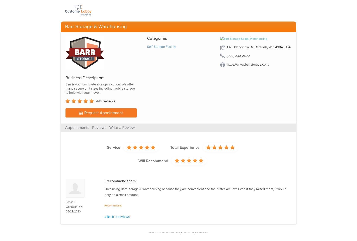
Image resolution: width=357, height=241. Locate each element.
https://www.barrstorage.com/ (248, 64)
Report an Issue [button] (113, 205)
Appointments (77, 127)
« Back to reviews (117, 217)
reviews (105, 101)
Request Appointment (103, 112)
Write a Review (122, 127)
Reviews (99, 127)
